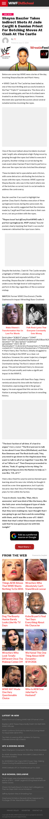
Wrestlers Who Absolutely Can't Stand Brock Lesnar (35, 585)
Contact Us (37, 810)
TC (15, 39)
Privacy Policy (13, 810)
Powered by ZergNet (39, 555)
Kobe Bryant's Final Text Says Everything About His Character (35, 621)
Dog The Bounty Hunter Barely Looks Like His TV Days (11, 621)
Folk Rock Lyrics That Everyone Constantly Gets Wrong (36, 330)
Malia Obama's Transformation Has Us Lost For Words (12, 330)
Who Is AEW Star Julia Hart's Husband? (34, 692)
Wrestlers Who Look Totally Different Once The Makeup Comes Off (12, 657)
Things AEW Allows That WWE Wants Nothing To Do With (12, 585)
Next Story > (24, 546)
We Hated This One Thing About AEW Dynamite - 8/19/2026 (35, 657)
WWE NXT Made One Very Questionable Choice (11, 694)
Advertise (26, 810)
